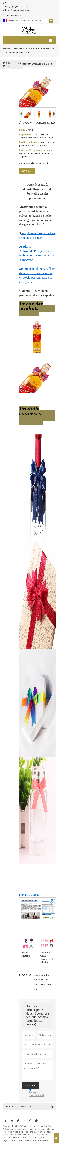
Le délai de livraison (29, 142)
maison (6, 48)
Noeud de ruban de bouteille (40, 48)
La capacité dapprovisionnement (35, 150)
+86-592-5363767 (14, 15)
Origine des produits (29, 134)
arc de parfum (41, 979)
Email (27, 171)
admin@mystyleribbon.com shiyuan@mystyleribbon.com (16, 8)
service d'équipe (29, 894)
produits (18, 48)
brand (22, 129)
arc (35, 989)
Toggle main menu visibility (50, 40)
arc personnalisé (42, 984)
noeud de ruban (42, 975)
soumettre (30, 1085)
